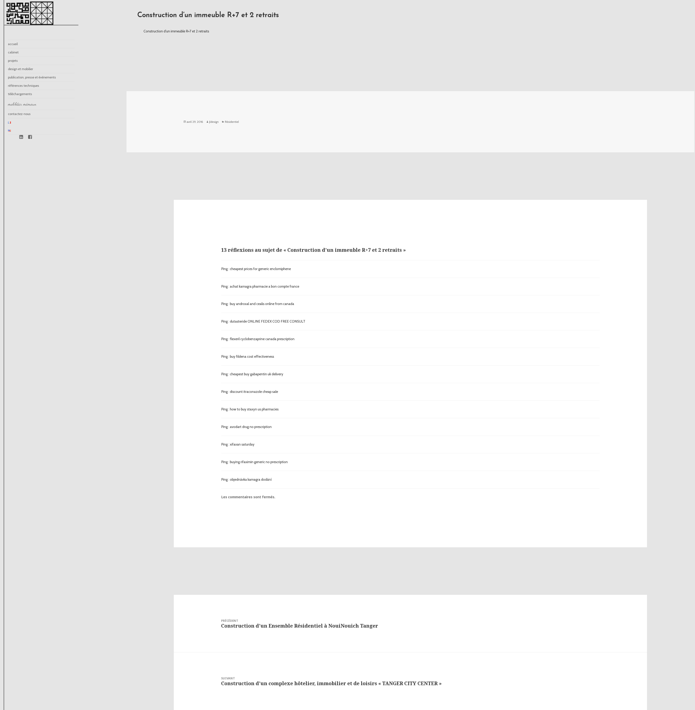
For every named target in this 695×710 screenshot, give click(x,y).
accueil (13, 44)
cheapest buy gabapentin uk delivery (256, 374)
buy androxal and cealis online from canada (262, 304)
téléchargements (20, 94)
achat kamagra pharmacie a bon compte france (264, 286)
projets (13, 61)
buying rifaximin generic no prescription (259, 462)
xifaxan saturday (242, 444)
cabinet (13, 52)
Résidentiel (232, 122)
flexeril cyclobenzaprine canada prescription (262, 339)
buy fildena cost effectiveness (252, 356)
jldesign (214, 122)
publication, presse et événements (32, 77)
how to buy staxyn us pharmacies (254, 409)
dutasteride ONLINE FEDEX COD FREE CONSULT (267, 321)
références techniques (23, 86)
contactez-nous (19, 114)
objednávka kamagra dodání (251, 479)
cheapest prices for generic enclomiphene (260, 269)
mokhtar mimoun (22, 104)
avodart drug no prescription (251, 427)
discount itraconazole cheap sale (254, 392)
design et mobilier (20, 69)
